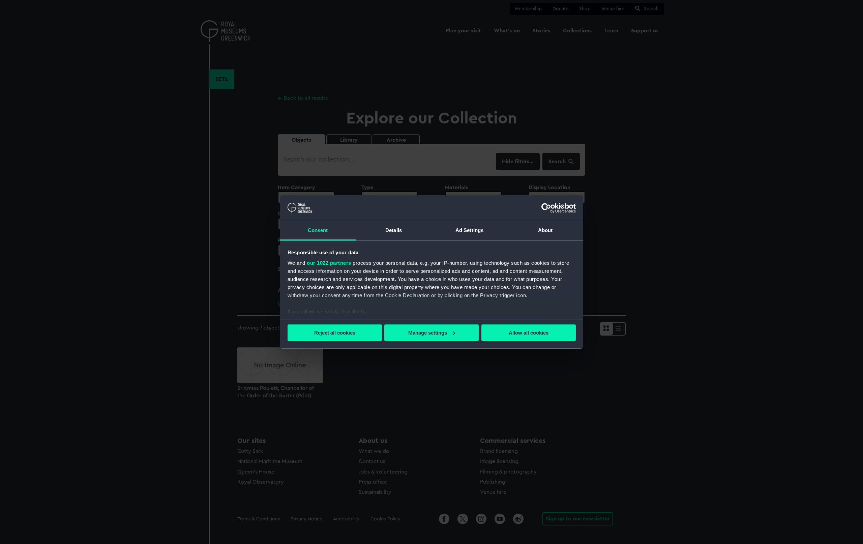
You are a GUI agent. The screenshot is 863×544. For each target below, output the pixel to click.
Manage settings (427, 333)
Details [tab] (393, 230)
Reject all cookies (334, 333)
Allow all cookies (528, 333)
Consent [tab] (318, 230)
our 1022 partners (329, 263)
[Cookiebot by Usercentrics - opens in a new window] (546, 208)
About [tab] (545, 230)
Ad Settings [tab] (469, 230)
